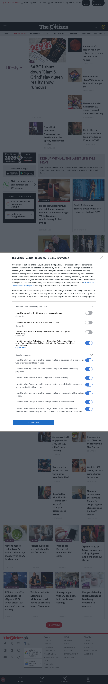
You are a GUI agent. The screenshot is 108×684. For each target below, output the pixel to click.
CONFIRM (34, 422)
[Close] (102, 258)
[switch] (89, 313)
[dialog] (54, 342)
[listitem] (54, 306)
